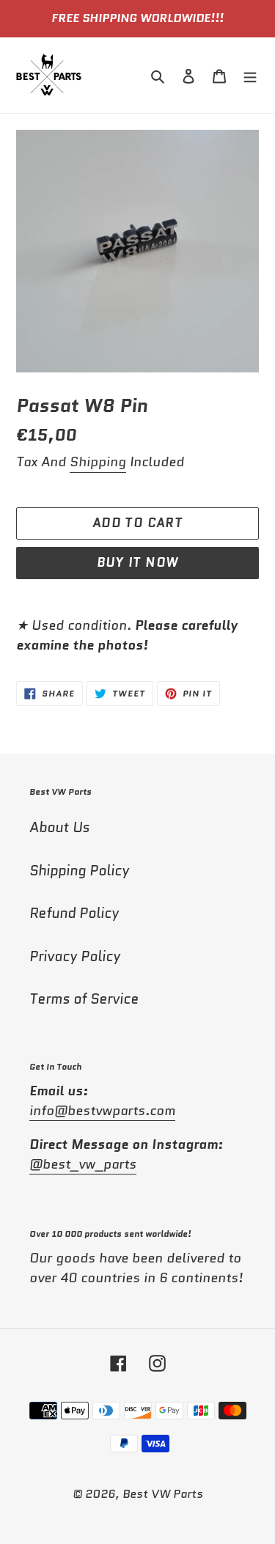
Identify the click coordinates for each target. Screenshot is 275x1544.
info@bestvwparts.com (102, 1110)
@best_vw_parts (82, 1164)
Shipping (98, 461)
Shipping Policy (79, 871)
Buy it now (138, 562)
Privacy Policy (74, 956)
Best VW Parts (162, 1493)
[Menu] (250, 75)
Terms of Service (84, 999)
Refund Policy (74, 913)
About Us (59, 827)
